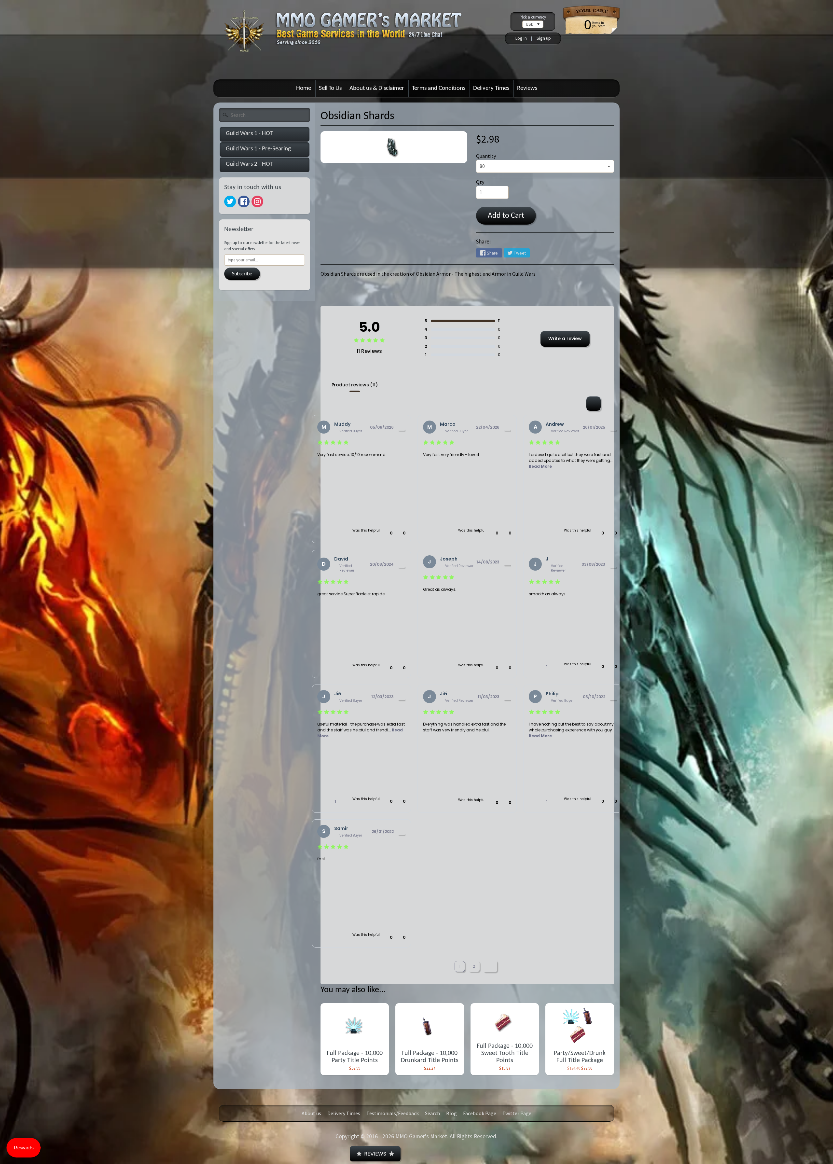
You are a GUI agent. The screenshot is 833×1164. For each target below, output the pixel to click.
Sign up (544, 38)
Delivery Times (491, 88)
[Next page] (490, 966)
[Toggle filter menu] (593, 403)
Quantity (486, 156)
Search (432, 1113)
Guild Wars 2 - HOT (249, 164)
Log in (521, 38)
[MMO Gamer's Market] (351, 37)
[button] (387, 533)
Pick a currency (533, 17)
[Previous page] (444, 966)
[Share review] (401, 427)
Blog (451, 1113)
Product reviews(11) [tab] (355, 384)
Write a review (565, 338)
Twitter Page (516, 1113)
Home (303, 88)
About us (311, 1113)
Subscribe (242, 274)
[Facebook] (244, 201)
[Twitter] (230, 201)
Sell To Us (330, 88)
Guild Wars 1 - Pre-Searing (258, 149)
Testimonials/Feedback (392, 1113)
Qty (480, 182)
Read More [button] (540, 466)
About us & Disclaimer (376, 88)
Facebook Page (479, 1113)
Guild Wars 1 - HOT (249, 134)
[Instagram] (257, 201)
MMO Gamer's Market (421, 1136)
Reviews (527, 88)
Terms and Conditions (438, 88)
